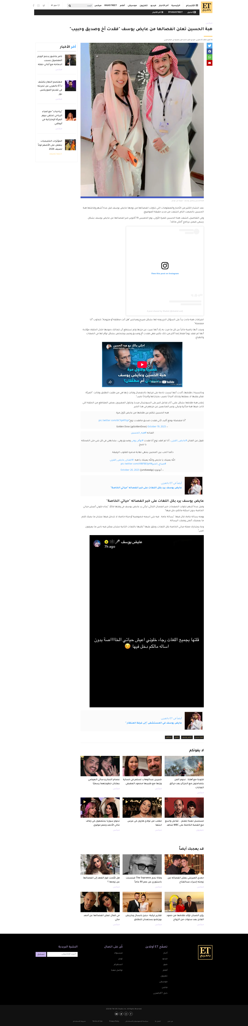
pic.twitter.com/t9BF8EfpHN (136, 464)
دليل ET (54, 5)
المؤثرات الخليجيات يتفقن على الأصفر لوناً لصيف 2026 (50, 145)
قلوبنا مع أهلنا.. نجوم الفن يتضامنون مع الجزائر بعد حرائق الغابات (186, 783)
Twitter (44, 5)
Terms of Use (97, 1021)
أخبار (165, 953)
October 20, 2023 (130, 470)
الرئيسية (175, 6)
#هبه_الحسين (138, 433)
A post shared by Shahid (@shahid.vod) (165, 311)
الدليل (190, 12)
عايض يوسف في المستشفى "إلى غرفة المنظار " (153, 723)
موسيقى (132, 6)
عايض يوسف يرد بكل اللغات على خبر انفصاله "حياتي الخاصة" (146, 488)
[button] (209, 46)
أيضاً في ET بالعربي (171, 483)
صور (165, 965)
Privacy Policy (114, 1021)
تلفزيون (144, 6)
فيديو (153, 6)
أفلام (122, 6)
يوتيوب (117, 1014)
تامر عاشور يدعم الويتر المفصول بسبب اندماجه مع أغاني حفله (49, 60)
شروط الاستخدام (79, 1021)
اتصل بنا (158, 1021)
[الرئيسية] (205, 7)
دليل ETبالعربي (160, 993)
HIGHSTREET (110, 6)
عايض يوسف (187, 737)
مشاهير (169, 737)
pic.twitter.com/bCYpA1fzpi (114, 420)
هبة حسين (199, 737)
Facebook (33, 5)
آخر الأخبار (163, 6)
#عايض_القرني (179, 441)
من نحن (170, 1021)
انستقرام (118, 965)
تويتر (120, 959)
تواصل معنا (117, 970)
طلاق (177, 737)
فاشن (164, 988)
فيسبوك (118, 953)
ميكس (97, 6)
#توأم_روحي (137, 441)
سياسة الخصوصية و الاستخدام (137, 1021)
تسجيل (40, 954)
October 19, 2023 (157, 427)
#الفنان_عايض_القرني (121, 460)
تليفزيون (200, 830)
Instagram (38, 5)
